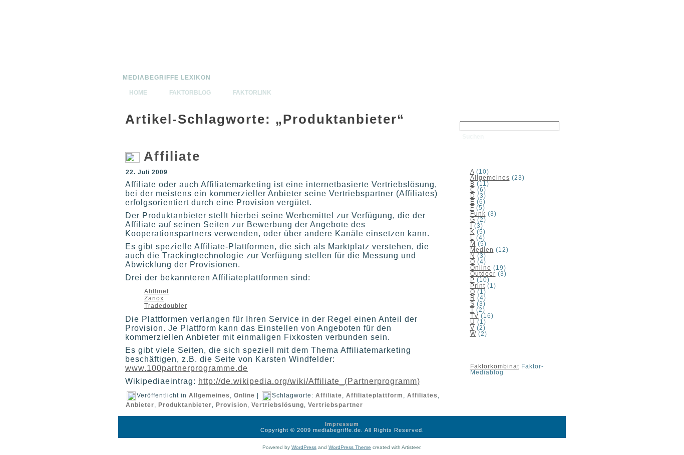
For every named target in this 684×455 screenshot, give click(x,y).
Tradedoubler (165, 305)
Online (244, 395)
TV (474, 315)
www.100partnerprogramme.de (186, 368)
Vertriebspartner (335, 404)
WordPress (303, 447)
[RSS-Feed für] (128, 427)
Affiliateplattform (374, 395)
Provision (231, 404)
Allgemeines (209, 395)
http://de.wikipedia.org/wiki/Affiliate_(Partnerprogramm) (309, 381)
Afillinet (156, 291)
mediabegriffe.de (156, 71)
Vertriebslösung (277, 404)
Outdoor (483, 273)
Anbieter (140, 404)
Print (477, 285)
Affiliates (422, 395)
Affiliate (172, 156)
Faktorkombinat (494, 366)
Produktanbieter (185, 404)
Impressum (342, 424)
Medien (482, 249)
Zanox (154, 298)
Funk (478, 213)
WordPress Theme (349, 447)
